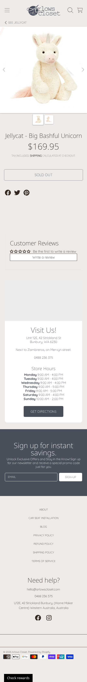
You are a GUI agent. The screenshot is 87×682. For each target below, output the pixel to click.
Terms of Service (43, 561)
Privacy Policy (43, 535)
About (43, 509)
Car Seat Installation (43, 518)
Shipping (36, 155)
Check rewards (18, 678)
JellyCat (17, 22)
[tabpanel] (43, 70)
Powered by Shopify (39, 651)
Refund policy (43, 543)
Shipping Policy (43, 552)
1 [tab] (40, 102)
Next (83, 70)
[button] (7, 10)
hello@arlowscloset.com (43, 589)
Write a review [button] (43, 257)
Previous (4, 70)
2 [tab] (47, 102)
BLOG (43, 526)
